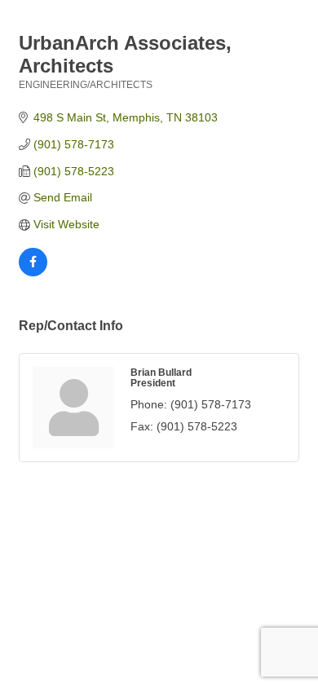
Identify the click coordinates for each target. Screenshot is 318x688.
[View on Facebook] (33, 272)
